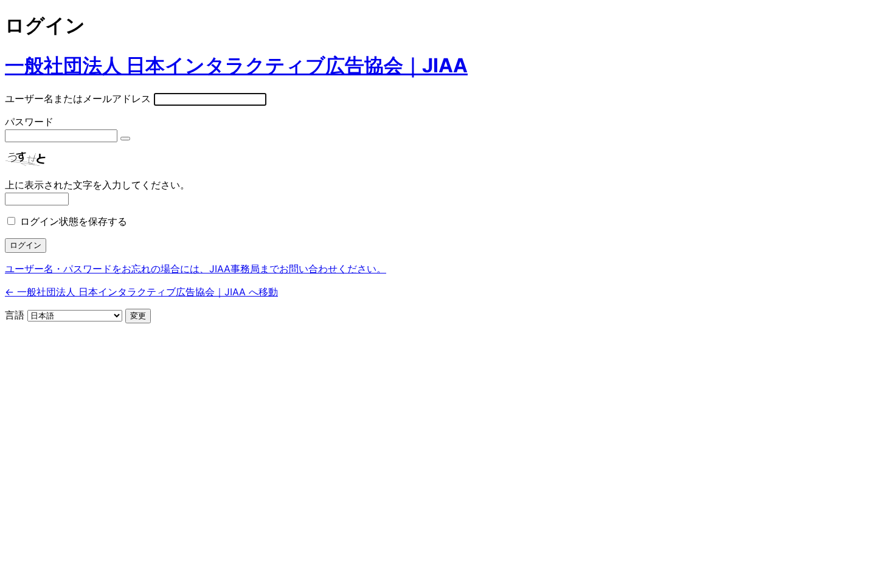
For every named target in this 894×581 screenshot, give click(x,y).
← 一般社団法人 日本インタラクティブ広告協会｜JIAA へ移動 (141, 292)
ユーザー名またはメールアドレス (78, 98)
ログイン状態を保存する (73, 221)
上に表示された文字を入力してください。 (97, 185)
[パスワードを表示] (125, 138)
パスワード (29, 121)
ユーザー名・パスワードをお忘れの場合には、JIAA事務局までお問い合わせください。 (195, 269)
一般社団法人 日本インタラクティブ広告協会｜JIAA (236, 65)
